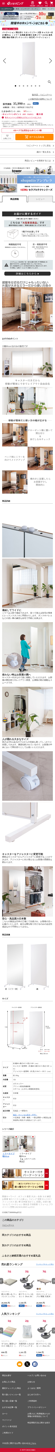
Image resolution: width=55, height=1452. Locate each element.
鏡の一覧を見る (44, 152)
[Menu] (3, 3)
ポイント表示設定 (9, 1426)
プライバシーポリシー (37, 1407)
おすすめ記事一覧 (9, 1407)
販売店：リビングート (42, 95)
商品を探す (6, 1375)
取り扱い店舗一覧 (9, 1401)
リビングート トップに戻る (38, 146)
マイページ (6, 1420)
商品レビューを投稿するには (38, 161)
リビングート (8, 1225)
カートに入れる (34, 137)
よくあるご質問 (34, 1388)
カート (5, 1414)
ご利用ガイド (7, 1433)
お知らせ (31, 1382)
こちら (33, 1443)
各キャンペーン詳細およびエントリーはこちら (23, 117)
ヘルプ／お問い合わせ (37, 1375)
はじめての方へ (34, 1395)
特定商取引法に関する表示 (39, 1423)
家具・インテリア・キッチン (27, 9)
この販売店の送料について (40, 99)
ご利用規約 (32, 1401)
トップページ (6, 9)
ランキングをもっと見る (45, 1264)
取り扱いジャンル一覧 (11, 1395)
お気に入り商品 (8, 1382)
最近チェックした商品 (11, 1388)
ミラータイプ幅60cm (9, 1155)
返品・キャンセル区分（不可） (25, 1115)
